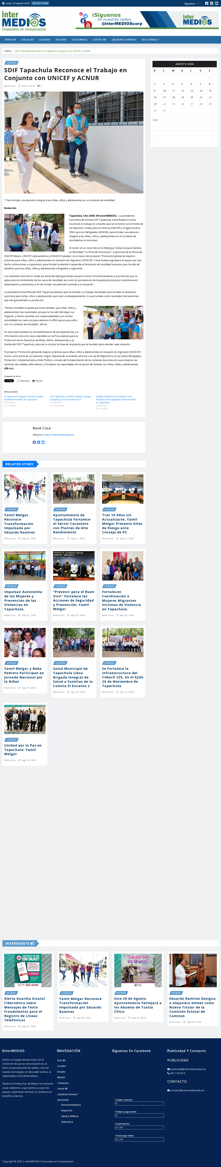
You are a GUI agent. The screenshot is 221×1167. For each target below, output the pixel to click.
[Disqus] (73, 814)
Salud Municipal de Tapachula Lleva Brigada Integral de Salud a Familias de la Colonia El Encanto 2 (73, 677)
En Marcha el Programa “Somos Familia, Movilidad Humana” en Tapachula (24, 398)
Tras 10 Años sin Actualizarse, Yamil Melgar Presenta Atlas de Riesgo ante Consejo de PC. (122, 523)
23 (155, 104)
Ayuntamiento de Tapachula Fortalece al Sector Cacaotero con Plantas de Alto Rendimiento (71, 523)
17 (164, 97)
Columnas (79, 39)
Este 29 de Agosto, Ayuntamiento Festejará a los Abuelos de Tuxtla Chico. (138, 1005)
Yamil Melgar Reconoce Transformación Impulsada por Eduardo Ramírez (19, 523)
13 (191, 90)
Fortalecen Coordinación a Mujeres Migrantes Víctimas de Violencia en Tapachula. (121, 600)
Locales (27, 39)
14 (201, 90)
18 (173, 97)
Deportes (66, 1110)
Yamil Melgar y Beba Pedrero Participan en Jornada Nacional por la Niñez (24, 675)
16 (155, 97)
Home (8, 50)
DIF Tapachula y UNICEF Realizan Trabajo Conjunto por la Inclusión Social (70, 398)
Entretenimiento (71, 1104)
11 (173, 90)
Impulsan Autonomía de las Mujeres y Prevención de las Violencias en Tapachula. (23, 600)
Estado (44, 39)
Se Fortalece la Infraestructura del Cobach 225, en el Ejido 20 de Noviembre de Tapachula (122, 677)
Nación (61, 39)
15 (210, 90)
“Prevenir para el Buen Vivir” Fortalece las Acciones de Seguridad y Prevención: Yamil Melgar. (73, 600)
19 (182, 97)
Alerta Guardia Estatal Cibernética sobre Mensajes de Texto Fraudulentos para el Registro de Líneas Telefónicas (24, 1009)
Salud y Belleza (69, 1116)
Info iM (10, 39)
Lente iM (99, 39)
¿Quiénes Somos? (124, 39)
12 (182, 90)
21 (201, 97)
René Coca (9, 85)
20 (191, 97)
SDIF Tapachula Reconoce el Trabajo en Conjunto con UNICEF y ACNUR (52, 50)
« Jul (155, 119)
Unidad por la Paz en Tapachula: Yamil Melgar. (23, 749)
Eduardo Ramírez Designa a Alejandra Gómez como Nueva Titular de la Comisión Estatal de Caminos (192, 1007)
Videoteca (67, 1121)
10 (164, 90)
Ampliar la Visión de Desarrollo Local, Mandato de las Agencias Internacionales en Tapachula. (116, 399)
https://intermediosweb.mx (59, 434)
